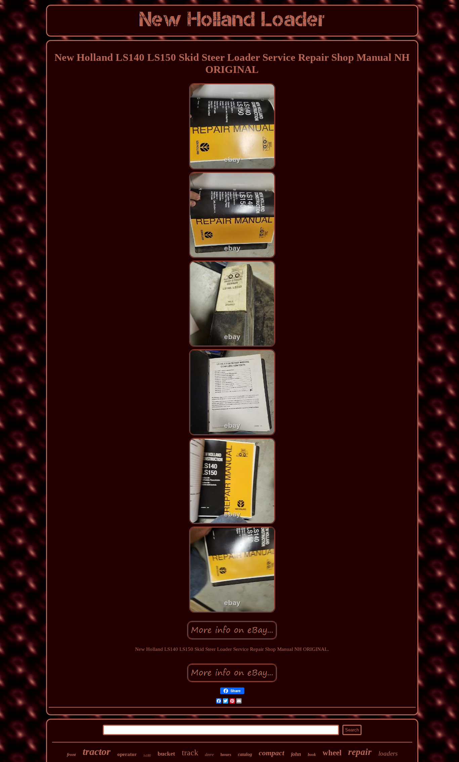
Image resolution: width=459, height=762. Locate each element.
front (71, 754)
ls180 (147, 755)
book (312, 754)
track (190, 752)
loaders (388, 753)
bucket (166, 753)
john (296, 754)
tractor (97, 751)
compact (271, 753)
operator (127, 754)
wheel (332, 753)
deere (209, 754)
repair (360, 752)
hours (225, 754)
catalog (245, 754)
